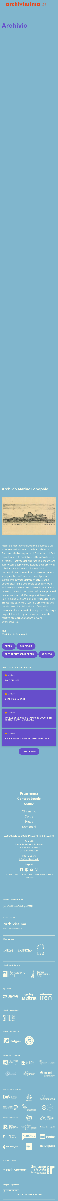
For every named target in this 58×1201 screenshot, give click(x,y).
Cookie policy (29, 877)
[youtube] (31, 869)
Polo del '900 (12, 680)
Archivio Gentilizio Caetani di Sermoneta (27, 739)
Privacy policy (46, 874)
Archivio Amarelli (15, 699)
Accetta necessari (29, 1194)
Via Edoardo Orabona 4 (14, 634)
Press (24, 874)
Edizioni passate (33, 874)
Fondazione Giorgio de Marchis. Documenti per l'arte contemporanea (28, 719)
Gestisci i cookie (29, 1187)
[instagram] (36, 869)
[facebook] (21, 870)
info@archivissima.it (29, 859)
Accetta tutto (29, 1179)
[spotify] (26, 869)
